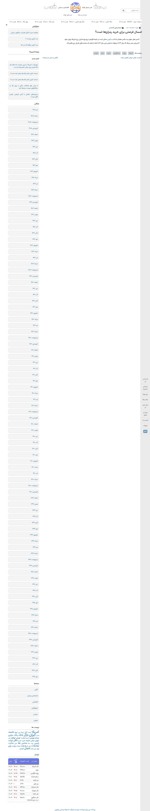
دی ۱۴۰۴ (35, 147)
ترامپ (23, 738)
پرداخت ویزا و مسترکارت (76, 809)
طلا (19, 743)
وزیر (9, 746)
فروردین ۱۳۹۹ (33, 565)
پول (38, 749)
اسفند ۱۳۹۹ (34, 498)
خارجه (28, 740)
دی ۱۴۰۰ (35, 436)
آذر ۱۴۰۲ (35, 294)
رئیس (36, 743)
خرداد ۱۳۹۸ (34, 627)
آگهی (36, 689)
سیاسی (35, 714)
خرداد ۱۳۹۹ (34, 553)
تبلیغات (145, 426)
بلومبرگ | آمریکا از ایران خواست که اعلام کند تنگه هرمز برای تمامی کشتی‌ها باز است (23, 66)
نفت (22, 746)
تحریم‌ (27, 738)
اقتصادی (111, 27)
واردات (18, 746)
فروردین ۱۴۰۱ (34, 418)
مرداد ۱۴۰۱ (35, 393)
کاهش (27, 749)
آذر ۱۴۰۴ (35, 153)
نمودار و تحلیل (145, 414)
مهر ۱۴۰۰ (35, 455)
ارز (26, 732)
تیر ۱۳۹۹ (35, 547)
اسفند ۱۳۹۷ (34, 646)
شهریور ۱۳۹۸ (34, 609)
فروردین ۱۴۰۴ (33, 202)
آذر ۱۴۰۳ (35, 227)
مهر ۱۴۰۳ (35, 239)
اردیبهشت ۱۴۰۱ (33, 411)
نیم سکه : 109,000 (56, 22)
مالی (16, 743)
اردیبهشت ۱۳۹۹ (33, 559)
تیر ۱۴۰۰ (35, 473)
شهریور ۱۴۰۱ (34, 387)
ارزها (22, 732)
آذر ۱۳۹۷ (35, 664)
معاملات (35, 746)
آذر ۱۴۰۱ (35, 368)
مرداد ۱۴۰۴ (35, 177)
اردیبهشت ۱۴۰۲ (33, 338)
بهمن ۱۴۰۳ (34, 214)
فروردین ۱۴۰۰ (33, 492)
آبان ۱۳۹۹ (35, 522)
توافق (13, 738)
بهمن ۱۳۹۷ (34, 652)
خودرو (19, 741)
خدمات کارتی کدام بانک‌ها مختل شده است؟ (24, 73)
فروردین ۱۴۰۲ (33, 344)
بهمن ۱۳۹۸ (34, 578)
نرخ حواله (145, 394)
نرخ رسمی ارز (145, 406)
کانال (32, 749)
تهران (18, 738)
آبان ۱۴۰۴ (35, 159)
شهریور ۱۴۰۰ (34, 461)
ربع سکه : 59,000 (30, 22)
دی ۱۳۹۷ (35, 658)
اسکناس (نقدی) (145, 388)
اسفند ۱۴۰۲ (34, 282)
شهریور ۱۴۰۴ (34, 171)
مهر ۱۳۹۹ (35, 529)
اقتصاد (11, 732)
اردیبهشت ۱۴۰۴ (33, 196)
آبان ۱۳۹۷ (35, 670)
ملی (29, 746)
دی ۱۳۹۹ (35, 510)
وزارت (14, 746)
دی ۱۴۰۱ (35, 362)
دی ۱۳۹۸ (35, 584)
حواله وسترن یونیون (61, 809)
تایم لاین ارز (145, 380)
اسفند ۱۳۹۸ (34, 572)
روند (32, 743)
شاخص (24, 743)
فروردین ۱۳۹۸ (33, 639)
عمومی (36, 720)
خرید (108, 53)
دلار (15, 740)
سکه (29, 744)
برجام (37, 738)
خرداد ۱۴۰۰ (34, 479)
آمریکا (131, 53)
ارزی (19, 732)
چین (35, 749)
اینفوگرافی (35, 708)
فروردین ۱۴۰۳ (33, 276)
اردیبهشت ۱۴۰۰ (33, 485)
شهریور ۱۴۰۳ (34, 245)
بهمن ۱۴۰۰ (34, 430)
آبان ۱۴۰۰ (35, 448)
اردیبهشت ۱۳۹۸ (33, 633)
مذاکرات (11, 743)
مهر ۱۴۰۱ (35, 381)
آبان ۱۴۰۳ (35, 233)
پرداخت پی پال (90, 809)
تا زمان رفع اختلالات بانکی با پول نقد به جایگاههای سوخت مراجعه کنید (23, 87)
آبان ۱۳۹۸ (35, 596)
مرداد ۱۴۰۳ (34, 251)
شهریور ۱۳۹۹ (34, 535)
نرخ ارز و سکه (82, 15)
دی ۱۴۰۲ (35, 288)
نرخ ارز (37, 800)
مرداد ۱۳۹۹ (34, 541)
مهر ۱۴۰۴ (35, 165)
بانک (20, 735)
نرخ (102, 53)
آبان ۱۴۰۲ (35, 301)
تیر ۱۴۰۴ (35, 184)
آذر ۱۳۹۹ (35, 516)
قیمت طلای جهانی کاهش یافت (130, 57)
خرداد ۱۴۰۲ (34, 331)
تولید (9, 738)
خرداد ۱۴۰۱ (34, 405)
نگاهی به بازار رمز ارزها (51, 57)
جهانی (32, 740)
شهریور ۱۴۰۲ (34, 313)
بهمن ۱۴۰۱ (35, 356)
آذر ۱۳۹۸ (35, 590)
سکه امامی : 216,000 (113, 22)
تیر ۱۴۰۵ (35, 110)
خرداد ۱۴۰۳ (34, 264)
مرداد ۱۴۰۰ (35, 467)
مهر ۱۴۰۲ (35, 307)
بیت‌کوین (110, 39)
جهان (37, 740)
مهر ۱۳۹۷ (35, 676)
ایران (32, 735)
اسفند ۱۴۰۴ (34, 134)
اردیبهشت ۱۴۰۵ (33, 122)
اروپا (16, 732)
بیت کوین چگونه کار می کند (29, 45)
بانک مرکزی (13, 735)
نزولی (96, 53)
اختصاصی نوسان (32, 696)
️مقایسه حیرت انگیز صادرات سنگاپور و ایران (24, 32)
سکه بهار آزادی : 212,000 (84, 22)
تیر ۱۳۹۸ (35, 621)
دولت (10, 740)
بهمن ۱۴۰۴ (34, 140)
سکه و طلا (145, 400)
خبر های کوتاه (67, 15)
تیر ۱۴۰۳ (35, 257)
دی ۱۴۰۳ (35, 220)
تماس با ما (145, 420)
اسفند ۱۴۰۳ (34, 208)
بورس (32, 738)
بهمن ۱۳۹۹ (34, 504)
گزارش (21, 748)
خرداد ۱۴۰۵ (34, 116)
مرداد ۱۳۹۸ (34, 615)
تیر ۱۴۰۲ (35, 325)
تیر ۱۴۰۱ (35, 399)
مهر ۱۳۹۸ (35, 602)
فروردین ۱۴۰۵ (33, 128)
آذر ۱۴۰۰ (35, 442)
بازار (26, 735)
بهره (124, 53)
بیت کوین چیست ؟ (31, 39)
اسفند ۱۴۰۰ (34, 424)
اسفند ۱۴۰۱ (34, 350)
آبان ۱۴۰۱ (35, 375)
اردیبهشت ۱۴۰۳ (33, 270)
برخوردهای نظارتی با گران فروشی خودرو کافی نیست (23, 95)
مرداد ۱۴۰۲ (35, 319)
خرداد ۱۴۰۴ (34, 190)
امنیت (37, 735)
